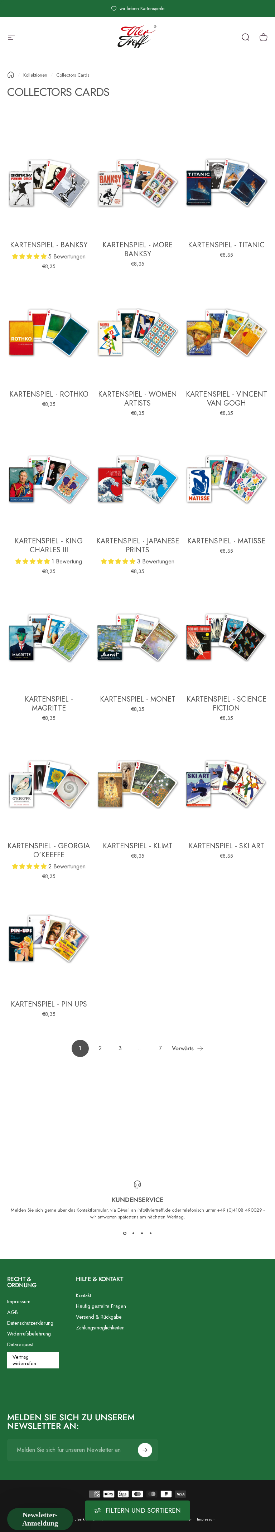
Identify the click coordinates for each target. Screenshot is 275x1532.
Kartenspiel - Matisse (226, 541)
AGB (12, 1312)
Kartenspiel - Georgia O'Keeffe (49, 850)
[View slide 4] (150, 1233)
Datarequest (20, 1344)
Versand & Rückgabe (99, 1317)
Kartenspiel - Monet (137, 699)
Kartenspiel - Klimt (138, 846)
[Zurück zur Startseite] (10, 74)
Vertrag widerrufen (24, 1360)
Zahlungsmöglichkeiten (100, 1327)
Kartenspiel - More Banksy (137, 249)
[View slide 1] (124, 1233)
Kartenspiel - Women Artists (137, 398)
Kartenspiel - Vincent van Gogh (226, 398)
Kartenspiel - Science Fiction (226, 703)
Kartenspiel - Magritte (49, 703)
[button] (30, 256)
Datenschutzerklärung (30, 1323)
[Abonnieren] (145, 1450)
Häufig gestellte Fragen (101, 1306)
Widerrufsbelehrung (29, 1333)
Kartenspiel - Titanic (226, 245)
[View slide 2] (133, 1233)
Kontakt (83, 1295)
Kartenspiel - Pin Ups (49, 1004)
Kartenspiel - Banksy (48, 245)
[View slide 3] (142, 1233)
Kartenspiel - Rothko (48, 394)
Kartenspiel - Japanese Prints (137, 545)
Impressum (18, 1301)
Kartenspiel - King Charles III (49, 545)
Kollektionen (35, 75)
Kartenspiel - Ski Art (226, 846)
